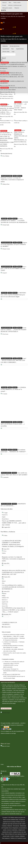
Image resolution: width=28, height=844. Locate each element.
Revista (19, 176)
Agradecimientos (20, 48)
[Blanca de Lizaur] (5, 712)
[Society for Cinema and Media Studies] (4, 779)
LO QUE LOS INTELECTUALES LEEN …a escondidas (12, 424)
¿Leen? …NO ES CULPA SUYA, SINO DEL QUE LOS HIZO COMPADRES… (13, 360)
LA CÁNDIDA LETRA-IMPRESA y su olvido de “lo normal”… (13, 389)
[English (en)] (6, 22)
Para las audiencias (6, 472)
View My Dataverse (6, 708)
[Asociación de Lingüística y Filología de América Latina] (5, 773)
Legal (13, 51)
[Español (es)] (2, 22)
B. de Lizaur (3, 70)
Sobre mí (4, 2)
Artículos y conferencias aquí (14, 5)
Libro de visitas (5, 51)
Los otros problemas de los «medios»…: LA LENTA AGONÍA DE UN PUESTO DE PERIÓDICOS (14, 220)
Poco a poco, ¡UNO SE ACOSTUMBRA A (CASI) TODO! (13, 268)
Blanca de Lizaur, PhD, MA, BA (7, 85)
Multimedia (5, 46)
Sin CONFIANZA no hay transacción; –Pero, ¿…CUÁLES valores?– (13, 610)
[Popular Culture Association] (13, 779)
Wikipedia (16, 7)
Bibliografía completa (7, 7)
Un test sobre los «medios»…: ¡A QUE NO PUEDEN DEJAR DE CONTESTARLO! (13, 329)
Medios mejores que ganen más (12, 14)
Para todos (4, 218)
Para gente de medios (7, 176)
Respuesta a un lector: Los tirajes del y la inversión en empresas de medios (12, 179)
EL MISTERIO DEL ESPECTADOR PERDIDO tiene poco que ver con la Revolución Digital (13, 294)
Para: (12, 48)
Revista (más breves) (14, 46)
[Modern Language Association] (15, 773)
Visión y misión (16, 2)
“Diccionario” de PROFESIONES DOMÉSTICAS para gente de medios (14, 670)
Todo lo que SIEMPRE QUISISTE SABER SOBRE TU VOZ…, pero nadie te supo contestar (14, 522)
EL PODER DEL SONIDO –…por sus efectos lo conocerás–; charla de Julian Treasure (21, 105)
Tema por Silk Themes (14, 840)
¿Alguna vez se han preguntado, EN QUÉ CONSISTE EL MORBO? (14, 244)
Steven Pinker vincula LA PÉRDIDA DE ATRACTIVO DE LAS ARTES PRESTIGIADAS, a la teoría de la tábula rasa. (20, 136)
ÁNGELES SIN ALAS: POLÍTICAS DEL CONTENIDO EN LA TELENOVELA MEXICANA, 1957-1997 (12, 74)
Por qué (4, 5)
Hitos (10, 2)
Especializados (5, 48)
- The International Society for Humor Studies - (13, 776)
